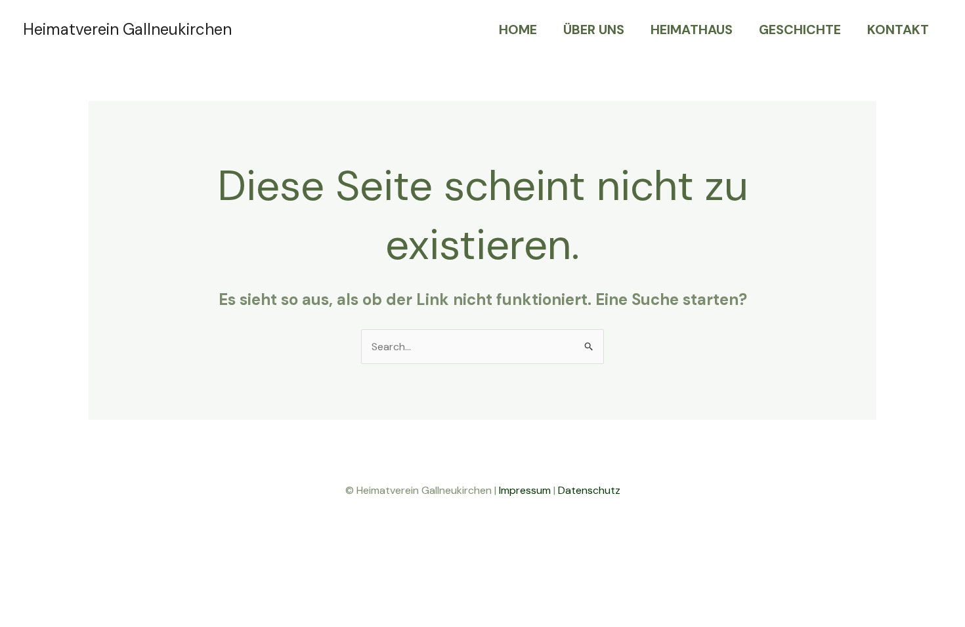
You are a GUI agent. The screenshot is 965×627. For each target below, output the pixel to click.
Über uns (593, 29)
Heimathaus (692, 29)
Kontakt (898, 29)
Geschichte (800, 29)
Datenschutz (589, 490)
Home (518, 29)
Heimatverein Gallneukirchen (127, 29)
